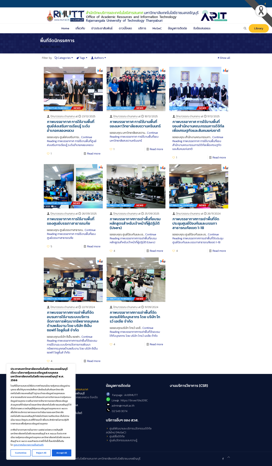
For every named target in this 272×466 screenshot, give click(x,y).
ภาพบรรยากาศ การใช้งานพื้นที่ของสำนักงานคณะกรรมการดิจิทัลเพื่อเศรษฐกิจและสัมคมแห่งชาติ (198, 126)
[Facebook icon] (223, 458)
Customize (20, 452)
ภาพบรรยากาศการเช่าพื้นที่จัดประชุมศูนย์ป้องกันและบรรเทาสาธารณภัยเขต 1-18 (195, 223)
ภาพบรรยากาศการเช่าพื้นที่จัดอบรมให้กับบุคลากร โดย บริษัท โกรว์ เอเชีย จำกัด (135, 317)
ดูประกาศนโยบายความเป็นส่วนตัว (28, 445)
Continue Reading (71, 141)
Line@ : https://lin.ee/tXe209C (130, 400)
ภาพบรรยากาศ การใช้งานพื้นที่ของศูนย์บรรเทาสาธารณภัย (70, 221)
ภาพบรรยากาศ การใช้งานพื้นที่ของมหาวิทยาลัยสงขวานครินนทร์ (135, 124)
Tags (82, 58)
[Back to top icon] (228, 457)
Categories (64, 58)
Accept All (61, 452)
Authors (99, 58)
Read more (93, 153)
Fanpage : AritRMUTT (125, 395)
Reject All (41, 452)
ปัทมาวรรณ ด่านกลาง (62, 116)
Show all (225, 58)
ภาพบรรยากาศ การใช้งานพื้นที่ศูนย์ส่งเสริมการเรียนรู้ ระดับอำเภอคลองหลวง (70, 126)
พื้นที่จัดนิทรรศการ (50, 47)
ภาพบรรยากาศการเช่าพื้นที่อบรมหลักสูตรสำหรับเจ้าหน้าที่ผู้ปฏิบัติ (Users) (135, 223)
